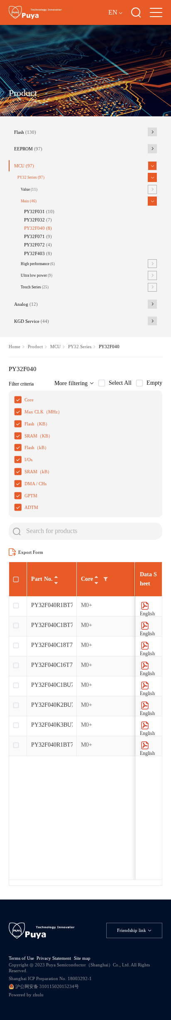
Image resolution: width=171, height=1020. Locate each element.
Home (14, 346)
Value (29, 189)
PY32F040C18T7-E (52, 645)
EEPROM (28, 148)
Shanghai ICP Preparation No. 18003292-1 (50, 978)
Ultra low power (36, 275)
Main (29, 201)
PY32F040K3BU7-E (52, 725)
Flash (25, 132)
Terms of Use (21, 958)
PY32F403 (38, 253)
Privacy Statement (54, 958)
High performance (38, 264)
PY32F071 (38, 236)
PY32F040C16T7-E (52, 665)
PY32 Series (30, 177)
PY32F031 (39, 211)
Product (35, 346)
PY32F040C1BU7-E (52, 685)
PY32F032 (38, 219)
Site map (82, 958)
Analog (26, 304)
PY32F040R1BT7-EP (52, 745)
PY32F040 (38, 228)
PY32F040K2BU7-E (52, 705)
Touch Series (35, 287)
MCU (24, 165)
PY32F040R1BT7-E (52, 605)
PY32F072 (38, 244)
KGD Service (31, 321)
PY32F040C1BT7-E (52, 625)
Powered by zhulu (26, 994)
